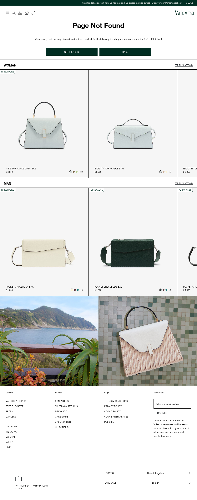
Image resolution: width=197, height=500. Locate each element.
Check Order (63, 421)
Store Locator (15, 406)
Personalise (62, 427)
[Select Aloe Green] (77, 172)
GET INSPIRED (71, 52)
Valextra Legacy (16, 401)
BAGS (125, 52)
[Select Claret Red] (75, 290)
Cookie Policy (112, 411)
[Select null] (71, 172)
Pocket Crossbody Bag (20, 286)
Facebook (11, 426)
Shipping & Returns (66, 406)
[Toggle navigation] (7, 12)
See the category (184, 65)
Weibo (9, 442)
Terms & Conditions (116, 401)
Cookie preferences (116, 416)
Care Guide (61, 416)
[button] (20, 12)
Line (8, 447)
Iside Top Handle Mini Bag (21, 168)
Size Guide (61, 411)
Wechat (10, 437)
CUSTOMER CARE (153, 39)
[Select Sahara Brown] (163, 172)
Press (9, 411)
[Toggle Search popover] (13, 13)
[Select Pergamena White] (166, 172)
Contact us (62, 401)
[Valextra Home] (184, 12)
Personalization (163, 2)
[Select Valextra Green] (161, 290)
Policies (109, 421)
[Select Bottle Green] (78, 290)
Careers (11, 416)
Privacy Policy (113, 406)
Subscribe (161, 413)
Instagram (12, 431)
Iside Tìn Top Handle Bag (109, 168)
